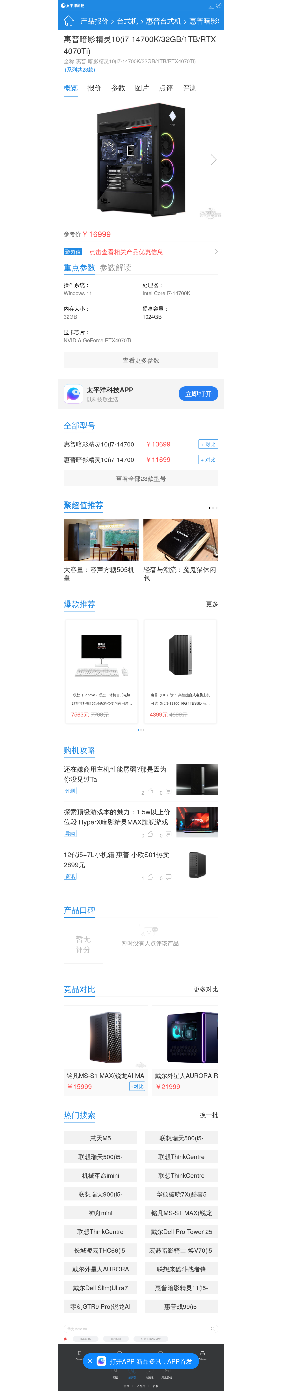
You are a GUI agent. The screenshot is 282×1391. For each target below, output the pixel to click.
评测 (190, 87)
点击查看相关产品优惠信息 (126, 251)
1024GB (152, 316)
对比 (210, 444)
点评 (166, 87)
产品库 (141, 1386)
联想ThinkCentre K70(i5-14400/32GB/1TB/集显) (100, 1232)
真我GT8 (116, 1339)
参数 (118, 87)
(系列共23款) (80, 69)
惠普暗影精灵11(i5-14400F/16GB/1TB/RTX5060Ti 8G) (183, 1288)
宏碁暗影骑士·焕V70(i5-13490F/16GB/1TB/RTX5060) (183, 1251)
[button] (209, 508)
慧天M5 (100, 1137)
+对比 (137, 1086)
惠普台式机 (163, 20)
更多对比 (206, 989)
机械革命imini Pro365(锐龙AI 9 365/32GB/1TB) (100, 1176)
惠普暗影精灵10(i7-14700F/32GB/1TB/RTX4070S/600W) (100, 459)
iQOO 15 (85, 1339)
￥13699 (158, 443)
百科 (156, 1386)
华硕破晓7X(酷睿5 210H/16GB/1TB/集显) (181, 1194)
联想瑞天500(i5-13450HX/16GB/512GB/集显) (101, 1157)
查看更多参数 (141, 360)
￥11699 (158, 459)
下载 (210, 6)
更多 (212, 603)
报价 (94, 87)
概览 (71, 87)
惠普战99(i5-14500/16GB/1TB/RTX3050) (183, 1307)
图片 (142, 87)
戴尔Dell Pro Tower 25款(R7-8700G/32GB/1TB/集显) (181, 1232)
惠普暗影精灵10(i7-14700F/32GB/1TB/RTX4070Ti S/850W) (99, 443)
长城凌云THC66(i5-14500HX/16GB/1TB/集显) (100, 1251)
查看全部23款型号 (141, 478)
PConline (80, 1359)
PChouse (202, 1359)
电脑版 (150, 1377)
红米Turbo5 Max (151, 1339)
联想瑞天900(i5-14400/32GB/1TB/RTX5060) (102, 1194)
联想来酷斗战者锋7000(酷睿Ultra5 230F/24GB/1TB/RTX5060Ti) (183, 1269)
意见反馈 (166, 1377)
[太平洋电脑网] (78, 5)
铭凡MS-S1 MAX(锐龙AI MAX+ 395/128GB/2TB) (105, 1076)
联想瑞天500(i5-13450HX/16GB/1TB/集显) (181, 1138)
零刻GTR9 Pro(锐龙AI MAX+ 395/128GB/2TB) (101, 1307)
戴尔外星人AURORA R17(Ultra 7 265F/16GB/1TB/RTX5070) (194, 1076)
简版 (115, 1377)
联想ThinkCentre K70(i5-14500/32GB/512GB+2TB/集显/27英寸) (183, 1176)
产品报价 (94, 20)
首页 (126, 1386)
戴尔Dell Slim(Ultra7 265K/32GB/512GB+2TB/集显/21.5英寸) (102, 1288)
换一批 (209, 1114)
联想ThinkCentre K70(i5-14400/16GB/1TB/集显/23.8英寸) (181, 1157)
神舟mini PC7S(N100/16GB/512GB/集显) (102, 1213)
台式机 (127, 20)
